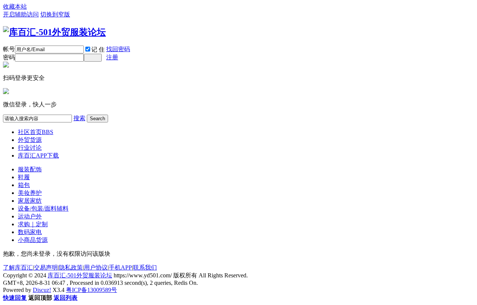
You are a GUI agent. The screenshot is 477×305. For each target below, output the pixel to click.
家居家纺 (30, 200)
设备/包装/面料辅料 (43, 208)
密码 (9, 57)
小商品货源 (33, 240)
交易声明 (46, 267)
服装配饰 (30, 169)
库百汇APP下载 (38, 155)
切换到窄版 (55, 14)
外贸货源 (30, 140)
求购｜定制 (33, 224)
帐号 (9, 49)
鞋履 (24, 177)
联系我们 (145, 267)
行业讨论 (30, 147)
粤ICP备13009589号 (91, 290)
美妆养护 (30, 193)
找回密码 (118, 49)
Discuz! (42, 290)
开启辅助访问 (21, 14)
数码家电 (30, 232)
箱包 (24, 185)
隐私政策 (71, 267)
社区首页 (35, 132)
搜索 (79, 118)
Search (97, 118)
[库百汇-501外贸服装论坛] (54, 32)
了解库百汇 (18, 267)
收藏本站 (15, 6)
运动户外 (30, 216)
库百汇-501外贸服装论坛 (80, 275)
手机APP (120, 267)
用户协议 (96, 267)
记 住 (98, 49)
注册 (112, 57)
